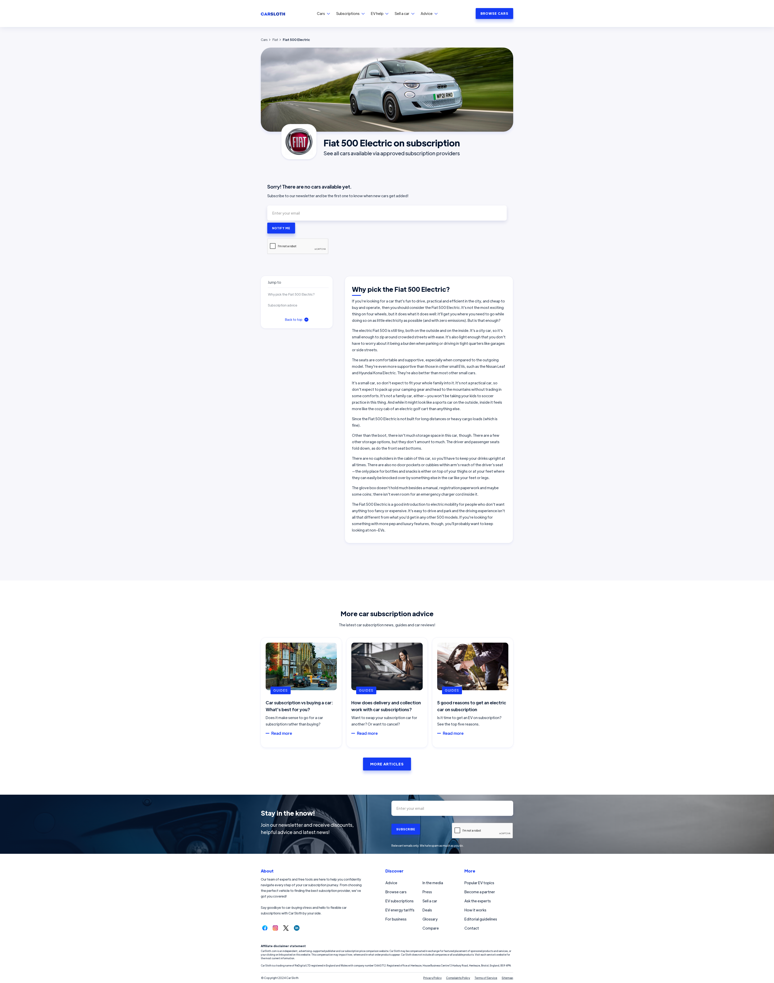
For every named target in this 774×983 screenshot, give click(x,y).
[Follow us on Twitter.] (286, 928)
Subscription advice (282, 305)
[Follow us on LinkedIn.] (297, 928)
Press (427, 891)
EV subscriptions (399, 901)
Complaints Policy (458, 978)
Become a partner (479, 891)
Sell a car (429, 901)
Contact (471, 928)
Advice (391, 882)
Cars (264, 40)
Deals (427, 910)
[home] (273, 13)
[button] (323, 13)
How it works (475, 910)
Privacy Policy (432, 978)
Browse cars (396, 891)
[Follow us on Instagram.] (275, 928)
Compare (430, 928)
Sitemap (507, 978)
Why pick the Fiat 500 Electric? (291, 294)
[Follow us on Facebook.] (264, 928)
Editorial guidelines (480, 919)
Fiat (275, 40)
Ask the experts (477, 901)
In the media (432, 882)
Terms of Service (485, 978)
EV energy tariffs (399, 910)
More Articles (387, 764)
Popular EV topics (479, 882)
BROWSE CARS (494, 13)
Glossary (430, 919)
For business (396, 919)
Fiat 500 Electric (296, 40)
